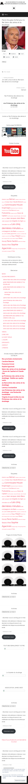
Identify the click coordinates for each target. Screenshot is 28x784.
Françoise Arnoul (5, 210)
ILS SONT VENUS (7, 337)
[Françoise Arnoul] (20, 569)
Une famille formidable (6, 251)
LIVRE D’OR (5, 334)
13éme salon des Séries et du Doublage (14, 305)
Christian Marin (9, 202)
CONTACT (5, 345)
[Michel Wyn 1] (20, 543)
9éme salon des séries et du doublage (14, 323)
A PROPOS (5, 348)
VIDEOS (4, 332)
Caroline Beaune (8, 361)
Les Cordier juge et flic (10, 233)
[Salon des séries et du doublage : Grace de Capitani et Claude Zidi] (20, 582)
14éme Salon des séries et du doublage (14, 297)
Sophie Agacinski (8, 366)
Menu (6, 14)
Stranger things (15, 248)
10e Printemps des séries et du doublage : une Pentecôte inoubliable (13, 392)
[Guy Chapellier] (8, 543)
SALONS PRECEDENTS (8, 276)
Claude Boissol (18, 202)
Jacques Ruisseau (17, 215)
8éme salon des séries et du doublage (14, 326)
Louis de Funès (8, 236)
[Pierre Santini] (8, 556)
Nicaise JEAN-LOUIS (8, 238)
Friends (17, 210)
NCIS (3, 238)
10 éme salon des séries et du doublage (14, 320)
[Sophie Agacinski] (8, 582)
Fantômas (20, 208)
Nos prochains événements (12, 359)
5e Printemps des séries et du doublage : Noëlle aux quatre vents (13, 378)
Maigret (17, 236)
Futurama (6, 213)
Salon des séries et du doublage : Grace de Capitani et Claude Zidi (14, 371)
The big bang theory (22, 248)
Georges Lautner (13, 213)
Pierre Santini (12, 241)
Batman (12, 199)
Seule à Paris (6, 245)
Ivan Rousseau (10, 215)
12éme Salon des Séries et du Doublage (14, 308)
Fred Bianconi (12, 210)
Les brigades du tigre (16, 221)
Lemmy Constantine (9, 387)
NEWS (4, 274)
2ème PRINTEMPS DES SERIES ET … (13, 310)
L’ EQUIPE (5, 340)
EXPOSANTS (5, 342)
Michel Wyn (23, 236)
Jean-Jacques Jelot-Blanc (15, 218)
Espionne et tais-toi (14, 208)
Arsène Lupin (5, 199)
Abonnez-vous (9, 187)
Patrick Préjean (15, 238)
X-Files (13, 251)
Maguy (13, 236)
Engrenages (6, 208)
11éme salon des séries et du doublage (14, 313)
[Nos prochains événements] (20, 556)
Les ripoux (18, 233)
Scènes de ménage (21, 241)
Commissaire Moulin (14, 205)
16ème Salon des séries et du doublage (14, 279)
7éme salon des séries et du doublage (14, 328)
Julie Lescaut (5, 221)
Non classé (7, 72)
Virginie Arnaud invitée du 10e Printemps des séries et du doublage (13, 399)
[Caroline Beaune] (8, 569)
